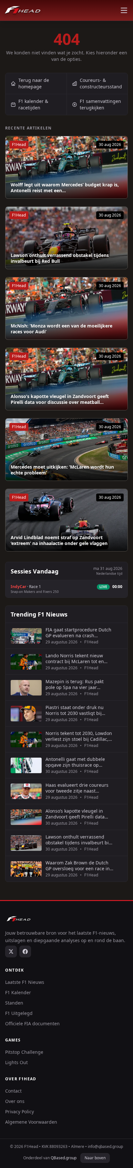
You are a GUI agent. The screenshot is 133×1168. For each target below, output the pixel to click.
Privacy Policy (19, 1111)
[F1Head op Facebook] (25, 951)
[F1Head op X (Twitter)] (11, 951)
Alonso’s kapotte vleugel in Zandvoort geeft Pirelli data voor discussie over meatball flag (76, 813)
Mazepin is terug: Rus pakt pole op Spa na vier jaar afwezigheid (75, 684)
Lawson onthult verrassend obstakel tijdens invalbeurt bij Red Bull (60, 258)
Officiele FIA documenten (32, 1023)
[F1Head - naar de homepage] (23, 10)
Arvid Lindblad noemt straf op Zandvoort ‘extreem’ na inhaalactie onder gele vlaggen (59, 540)
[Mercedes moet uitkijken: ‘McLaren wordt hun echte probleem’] (66, 449)
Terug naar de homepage (33, 83)
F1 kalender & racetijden (33, 104)
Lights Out (16, 1062)
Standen (14, 1003)
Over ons (15, 1101)
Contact (13, 1091)
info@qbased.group (105, 1146)
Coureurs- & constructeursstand (101, 83)
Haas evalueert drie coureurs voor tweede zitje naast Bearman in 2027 (77, 788)
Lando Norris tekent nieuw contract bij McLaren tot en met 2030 (75, 658)
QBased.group (64, 1158)
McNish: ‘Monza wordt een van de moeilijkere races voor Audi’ (61, 328)
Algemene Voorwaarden (31, 1122)
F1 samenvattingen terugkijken (100, 104)
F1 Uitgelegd (19, 1013)
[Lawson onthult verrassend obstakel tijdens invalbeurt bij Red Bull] (66, 238)
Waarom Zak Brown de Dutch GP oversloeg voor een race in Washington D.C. (78, 865)
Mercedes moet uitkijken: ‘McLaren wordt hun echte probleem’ (62, 469)
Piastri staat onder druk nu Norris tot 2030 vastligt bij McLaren (75, 710)
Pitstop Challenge (24, 1052)
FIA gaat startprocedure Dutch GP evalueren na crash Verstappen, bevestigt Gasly (78, 632)
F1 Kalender (18, 992)
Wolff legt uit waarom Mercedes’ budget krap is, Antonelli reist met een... (65, 187)
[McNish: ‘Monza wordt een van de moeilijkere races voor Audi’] (66, 308)
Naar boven (95, 1158)
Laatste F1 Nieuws (24, 982)
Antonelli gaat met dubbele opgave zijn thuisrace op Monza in (75, 762)
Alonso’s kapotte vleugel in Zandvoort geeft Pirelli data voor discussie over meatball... (60, 399)
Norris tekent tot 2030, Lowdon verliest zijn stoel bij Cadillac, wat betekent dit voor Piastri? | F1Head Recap (79, 736)
